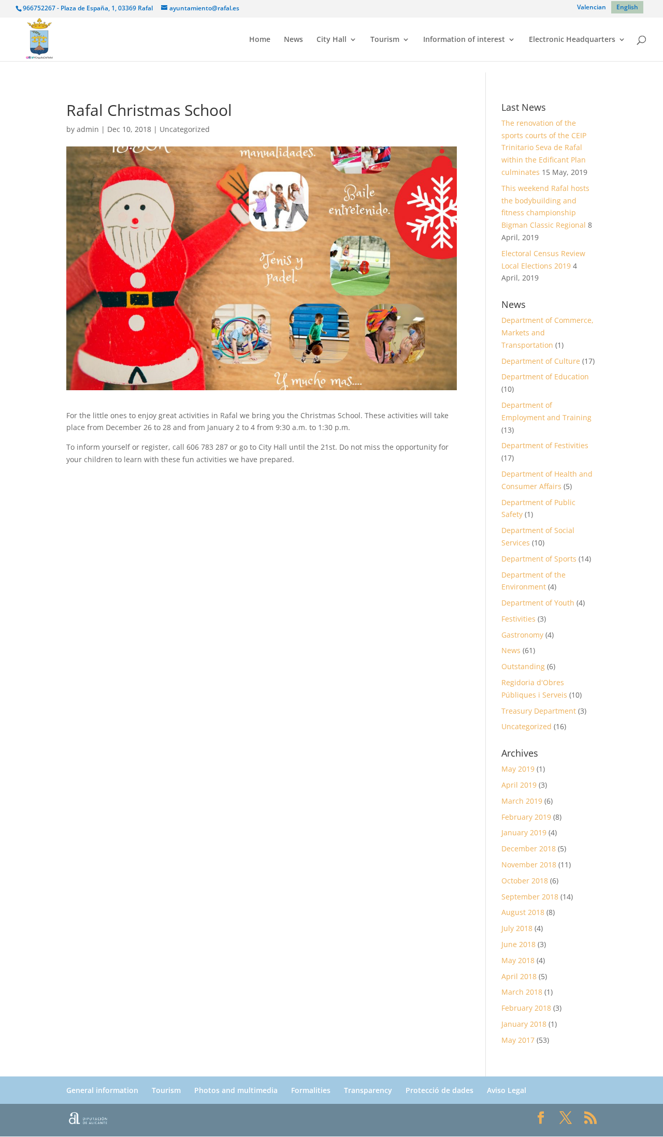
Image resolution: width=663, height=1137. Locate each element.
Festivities (518, 619)
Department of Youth (537, 603)
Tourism (384, 40)
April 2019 (519, 785)
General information (102, 1090)
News (293, 40)
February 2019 (526, 817)
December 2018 (528, 848)
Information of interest (464, 40)
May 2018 (518, 960)
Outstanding (523, 666)
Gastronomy (522, 635)
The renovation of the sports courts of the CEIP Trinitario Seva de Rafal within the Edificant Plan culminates (543, 147)
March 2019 (521, 801)
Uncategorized (185, 129)
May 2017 (518, 1040)
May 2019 (518, 769)
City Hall (331, 40)
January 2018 (523, 1024)
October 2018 (524, 880)
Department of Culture (540, 361)
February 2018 (526, 1008)
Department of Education (545, 376)
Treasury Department (538, 711)
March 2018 (521, 992)
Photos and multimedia (236, 1090)
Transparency (368, 1090)
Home (259, 40)
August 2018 (522, 912)
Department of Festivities (544, 445)
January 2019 (523, 832)
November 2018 (528, 864)
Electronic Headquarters (572, 40)
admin (88, 129)
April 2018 (519, 976)
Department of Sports (538, 559)
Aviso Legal (506, 1090)
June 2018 (518, 944)
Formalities (310, 1090)
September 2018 (529, 897)
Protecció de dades (439, 1090)
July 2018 (516, 928)
